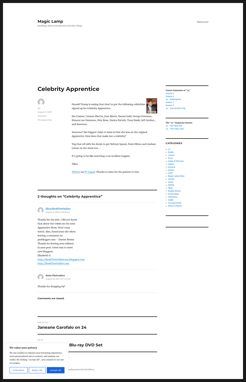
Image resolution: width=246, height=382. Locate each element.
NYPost (76, 171)
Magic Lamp (50, 21)
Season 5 (170, 93)
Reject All (37, 370)
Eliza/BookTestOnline (58, 208)
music (171, 182)
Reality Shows (174, 191)
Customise (18, 370)
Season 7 (170, 102)
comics (171, 155)
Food (170, 158)
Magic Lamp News (176, 176)
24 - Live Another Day (175, 108)
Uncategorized (174, 203)
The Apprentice (45, 120)
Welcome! (202, 22)
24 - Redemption (173, 99)
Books (171, 152)
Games (171, 164)
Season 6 (170, 96)
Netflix (171, 185)
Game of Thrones (176, 161)
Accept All (55, 370)
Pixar (170, 188)
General (171, 167)
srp (39, 108)
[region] (37, 359)
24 (169, 149)
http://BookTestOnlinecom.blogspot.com (61, 259)
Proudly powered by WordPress (80, 369)
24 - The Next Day (174, 126)
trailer (171, 200)
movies (171, 179)
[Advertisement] (123, 64)
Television (42, 116)
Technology (173, 194)
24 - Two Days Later (175, 129)
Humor (171, 170)
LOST (170, 173)
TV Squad (89, 171)
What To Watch (175, 206)
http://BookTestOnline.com (53, 263)
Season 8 (170, 105)
